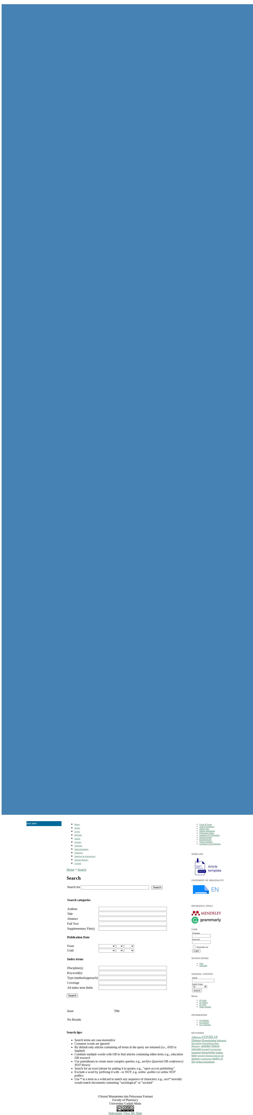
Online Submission (207, 831)
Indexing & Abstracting (85, 856)
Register (78, 835)
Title (70, 913)
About (77, 828)
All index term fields (80, 987)
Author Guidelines (206, 826)
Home (77, 824)
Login (77, 831)
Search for (73, 887)
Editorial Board (205, 837)
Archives (78, 846)
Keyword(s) (74, 973)
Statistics (79, 853)
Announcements (82, 849)
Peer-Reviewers (205, 839)
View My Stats (132, 1113)
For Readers (204, 1020)
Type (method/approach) (82, 977)
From (70, 946)
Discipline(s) (75, 968)
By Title (202, 1005)
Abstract (72, 918)
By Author (203, 1002)
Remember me (202, 947)
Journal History (81, 860)
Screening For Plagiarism (209, 835)
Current (78, 842)
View (201, 963)
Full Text (72, 923)
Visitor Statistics (206, 842)
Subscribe (203, 966)
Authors (72, 909)
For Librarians (205, 1025)
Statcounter (116, 1113)
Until (70, 950)
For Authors (204, 1022)
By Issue (202, 1000)
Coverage (73, 982)
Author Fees (204, 829)
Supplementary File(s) (81, 928)
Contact (78, 863)
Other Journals (205, 1007)
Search (77, 838)
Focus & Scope (205, 824)
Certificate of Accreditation (210, 844)
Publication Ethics (206, 833)
